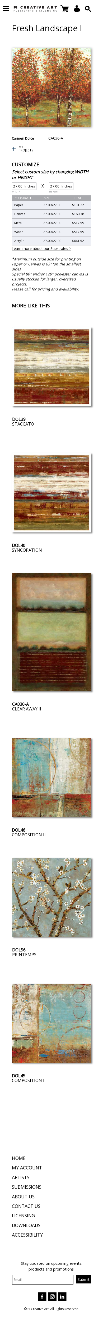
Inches (23, 187)
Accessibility (27, 1235)
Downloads (26, 1225)
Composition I (28, 1080)
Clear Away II (26, 709)
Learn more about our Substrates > (41, 248)
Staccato (23, 424)
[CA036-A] (51, 87)
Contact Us (26, 1206)
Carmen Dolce (23, 138)
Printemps (24, 954)
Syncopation (27, 550)
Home (19, 1158)
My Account (27, 1167)
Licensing (23, 1215)
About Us (23, 1196)
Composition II (29, 835)
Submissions (26, 1187)
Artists (20, 1177)
